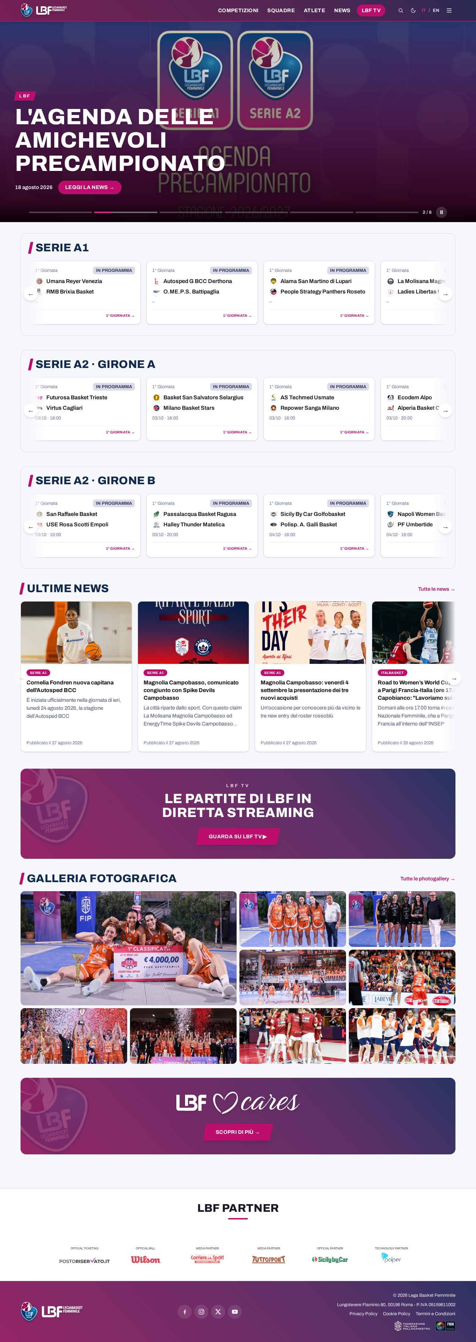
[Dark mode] (413, 10)
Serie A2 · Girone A (95, 364)
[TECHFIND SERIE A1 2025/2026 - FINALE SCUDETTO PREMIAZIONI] (74, 1036)
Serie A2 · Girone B (95, 481)
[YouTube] (235, 1312)
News (342, 10)
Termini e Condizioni (435, 1313)
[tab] (60, 212)
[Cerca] (400, 10)
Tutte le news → (436, 589)
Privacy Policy (363, 1313)
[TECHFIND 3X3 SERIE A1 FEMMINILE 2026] (129, 948)
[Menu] (449, 10)
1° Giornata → (126, 315)
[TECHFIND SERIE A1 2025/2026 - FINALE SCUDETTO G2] (292, 1036)
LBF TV (371, 10)
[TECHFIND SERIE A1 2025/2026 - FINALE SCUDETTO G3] (292, 977)
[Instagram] (201, 1312)
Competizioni (238, 10)
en (436, 10)
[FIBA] (445, 1326)
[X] (218, 1312)
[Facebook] (185, 1312)
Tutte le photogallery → (427, 879)
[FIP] (412, 1326)
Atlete (314, 10)
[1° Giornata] (91, 292)
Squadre (281, 10)
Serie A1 (62, 248)
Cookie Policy (396, 1313)
